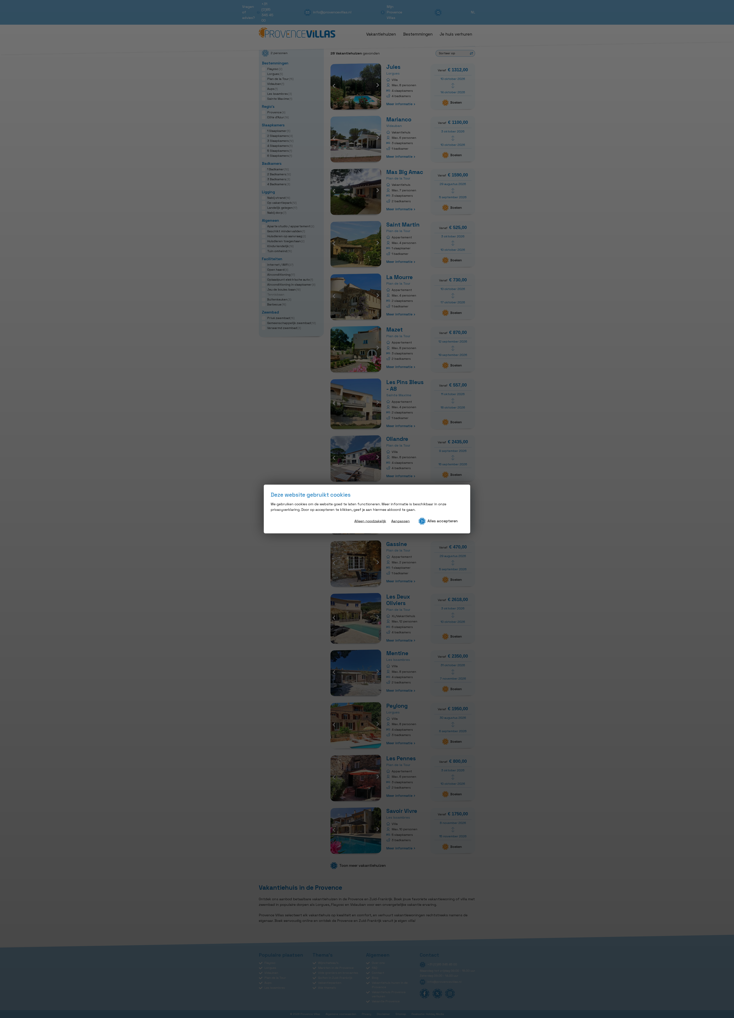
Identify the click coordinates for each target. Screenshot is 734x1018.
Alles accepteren (442, 521)
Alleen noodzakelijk (370, 521)
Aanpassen (400, 521)
